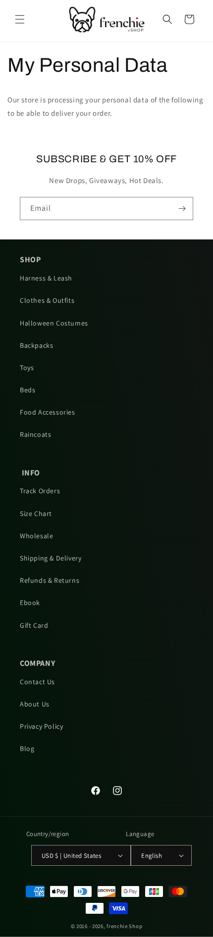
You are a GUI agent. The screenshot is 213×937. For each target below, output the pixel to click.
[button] (20, 19)
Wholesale (36, 535)
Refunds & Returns (49, 580)
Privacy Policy (41, 726)
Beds (27, 389)
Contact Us (37, 681)
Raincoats (35, 434)
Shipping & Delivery (50, 558)
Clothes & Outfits (47, 300)
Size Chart (36, 513)
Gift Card (34, 625)
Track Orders (40, 490)
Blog (27, 748)
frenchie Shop (124, 926)
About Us (35, 704)
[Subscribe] (182, 208)
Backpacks (36, 345)
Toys (27, 367)
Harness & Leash (46, 278)
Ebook (30, 602)
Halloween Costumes (54, 323)
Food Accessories (47, 412)
